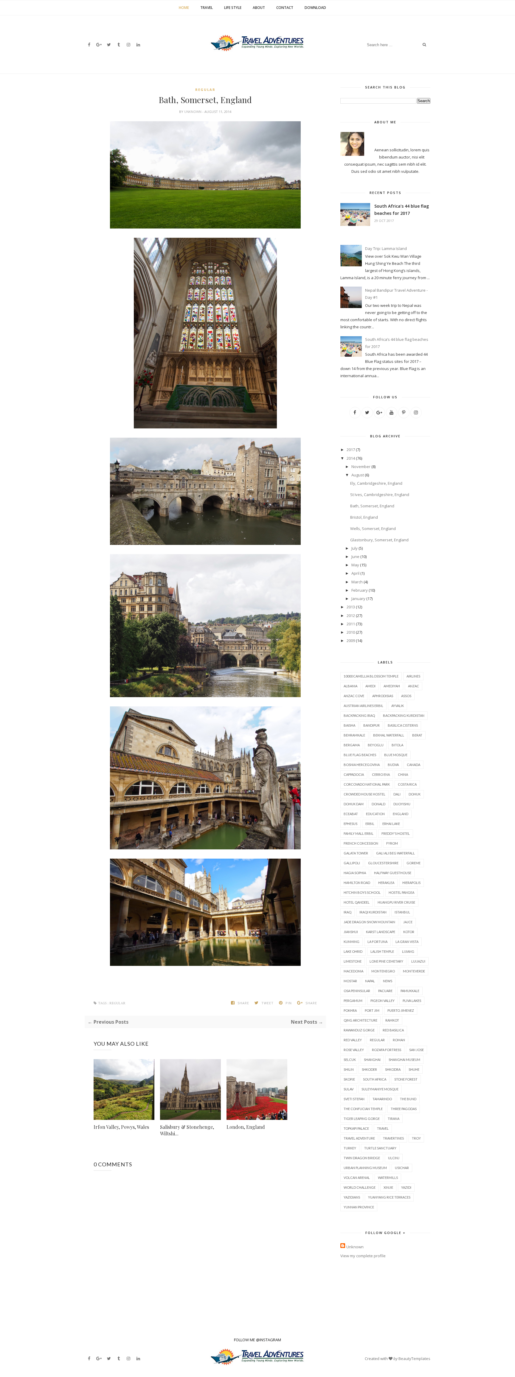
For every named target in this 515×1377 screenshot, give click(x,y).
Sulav (348, 1089)
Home (184, 7)
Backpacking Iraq (359, 715)
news (387, 981)
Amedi (370, 686)
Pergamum (353, 1001)
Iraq (347, 912)
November (360, 466)
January (358, 598)
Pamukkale (410, 991)
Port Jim (372, 1010)
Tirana (393, 1118)
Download (315, 7)
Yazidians (352, 1197)
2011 (351, 624)
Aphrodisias (382, 696)
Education (375, 814)
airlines (413, 676)
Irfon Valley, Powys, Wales (121, 1127)
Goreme (414, 863)
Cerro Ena (381, 774)
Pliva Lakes (412, 1001)
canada (413, 765)
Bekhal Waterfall (388, 735)
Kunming (351, 942)
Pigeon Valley (382, 1001)
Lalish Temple (382, 951)
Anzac (413, 686)
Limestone (353, 961)
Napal (370, 981)
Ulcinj (393, 1158)
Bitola (397, 745)
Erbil (369, 824)
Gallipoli (352, 863)
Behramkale (354, 735)
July (354, 548)
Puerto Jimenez (400, 1010)
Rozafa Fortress (386, 1050)
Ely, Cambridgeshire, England (376, 483)
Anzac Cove (354, 696)
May (355, 565)
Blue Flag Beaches (360, 755)
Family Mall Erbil (358, 833)
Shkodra (393, 1069)
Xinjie (388, 1187)
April (355, 573)
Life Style (232, 7)
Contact (284, 7)
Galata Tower (356, 853)
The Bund (408, 1099)
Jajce (407, 922)
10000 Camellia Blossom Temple (371, 676)
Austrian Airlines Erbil (363, 706)
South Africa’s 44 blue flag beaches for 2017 (401, 209)
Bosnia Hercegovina (362, 765)
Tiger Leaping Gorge (362, 1118)
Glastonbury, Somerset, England (379, 540)
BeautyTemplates (414, 1358)
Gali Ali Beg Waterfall (395, 853)
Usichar (402, 1168)
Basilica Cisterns (403, 725)
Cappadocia (354, 774)
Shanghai (372, 1059)
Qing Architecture (360, 1020)
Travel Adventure (359, 1138)
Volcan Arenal (357, 1177)
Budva (393, 765)
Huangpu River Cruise (396, 902)
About (259, 7)
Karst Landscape (380, 932)
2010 (351, 632)
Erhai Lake (391, 824)
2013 (351, 607)
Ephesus (350, 824)
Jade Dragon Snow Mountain (369, 922)
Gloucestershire (383, 863)
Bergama (352, 745)
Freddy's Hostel (395, 833)
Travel (206, 7)
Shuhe (414, 1069)
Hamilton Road (357, 883)
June (355, 556)
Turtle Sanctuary (380, 1148)
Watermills (388, 1177)
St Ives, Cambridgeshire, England (379, 494)
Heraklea (386, 883)
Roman (399, 1040)
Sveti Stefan (354, 1099)
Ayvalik (397, 706)
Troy (416, 1138)
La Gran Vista (406, 942)
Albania (350, 686)
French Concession (361, 843)
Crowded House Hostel (364, 794)
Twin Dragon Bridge (362, 1158)
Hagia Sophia (355, 873)
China (403, 774)
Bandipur (371, 725)
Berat (417, 735)
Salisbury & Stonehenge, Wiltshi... (187, 1130)
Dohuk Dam (354, 804)
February (359, 590)
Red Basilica (393, 1030)
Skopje (349, 1079)
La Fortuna (377, 942)
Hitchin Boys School (362, 892)
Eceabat (351, 814)
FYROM (392, 843)
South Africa (374, 1079)
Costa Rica (407, 784)
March (357, 582)
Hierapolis (411, 883)
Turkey (350, 1148)
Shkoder (369, 1069)
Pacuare (385, 991)
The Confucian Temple (363, 1109)
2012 (351, 615)
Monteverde (414, 971)
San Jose (416, 1050)
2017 (351, 449)
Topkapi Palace (356, 1128)
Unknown (193, 111)
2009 (351, 640)
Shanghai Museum (404, 1059)
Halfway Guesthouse (392, 873)
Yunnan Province (359, 1207)
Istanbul (402, 912)
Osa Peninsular (357, 991)
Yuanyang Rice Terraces (389, 1197)
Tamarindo (382, 1099)
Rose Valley (354, 1050)
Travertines (393, 1138)
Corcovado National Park (367, 784)
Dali (397, 794)
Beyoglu (376, 745)
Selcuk (350, 1059)
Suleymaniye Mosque (380, 1089)
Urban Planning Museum (365, 1168)
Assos (406, 696)
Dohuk (415, 794)
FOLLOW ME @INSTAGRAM (257, 1339)
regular (205, 89)
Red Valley (353, 1040)
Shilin (349, 1069)
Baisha (349, 725)
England (400, 814)
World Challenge (360, 1187)
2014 (351, 458)
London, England (246, 1127)
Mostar (350, 981)
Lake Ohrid (353, 951)
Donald (378, 804)
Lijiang (408, 951)
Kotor (408, 932)
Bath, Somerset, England (372, 506)
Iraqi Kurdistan (373, 912)
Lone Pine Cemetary (386, 961)
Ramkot (392, 1020)
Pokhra (350, 1010)
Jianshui (351, 932)
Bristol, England (364, 517)
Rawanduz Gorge (359, 1030)
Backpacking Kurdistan (403, 715)
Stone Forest (406, 1079)
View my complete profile (363, 1255)
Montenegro (383, 971)
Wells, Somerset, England (373, 528)
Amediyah (392, 686)
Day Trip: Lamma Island (386, 248)
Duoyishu (401, 804)
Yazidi (406, 1187)
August (357, 475)
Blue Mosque (395, 755)
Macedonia (353, 971)
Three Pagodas (404, 1109)
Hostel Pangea (401, 892)
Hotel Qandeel (357, 902)
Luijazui (418, 961)
